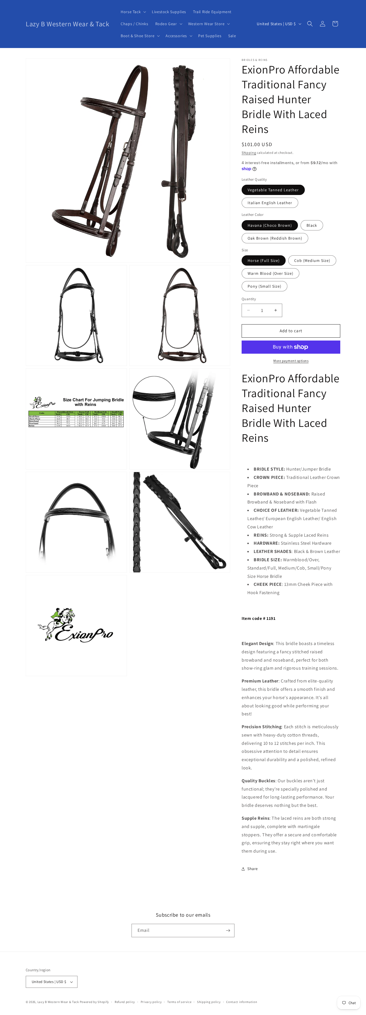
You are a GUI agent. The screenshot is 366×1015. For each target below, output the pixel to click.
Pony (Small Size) (264, 286)
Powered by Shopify (94, 1002)
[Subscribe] (228, 930)
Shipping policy (209, 1002)
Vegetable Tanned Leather (273, 189)
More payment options (291, 361)
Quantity (249, 298)
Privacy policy (151, 1002)
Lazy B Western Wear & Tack (58, 1002)
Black (312, 225)
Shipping (249, 152)
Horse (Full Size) (264, 260)
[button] (132, 12)
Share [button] (252, 868)
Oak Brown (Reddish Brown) (275, 238)
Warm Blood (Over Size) (270, 273)
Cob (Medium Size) (312, 260)
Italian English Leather (270, 202)
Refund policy (125, 1002)
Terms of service (179, 1002)
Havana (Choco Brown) (270, 225)
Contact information (241, 1002)
